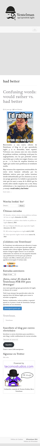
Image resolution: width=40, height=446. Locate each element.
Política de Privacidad (30, 441)
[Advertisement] (20, 54)
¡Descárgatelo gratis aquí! (12, 308)
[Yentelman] (20, 12)
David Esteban (18, 109)
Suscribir (9, 345)
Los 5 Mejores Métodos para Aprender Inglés (20, 226)
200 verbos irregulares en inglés (16, 231)
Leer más (7, 192)
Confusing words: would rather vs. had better (19, 96)
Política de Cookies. (17, 439)
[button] (20, 127)
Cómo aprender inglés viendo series (17, 235)
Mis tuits (6, 357)
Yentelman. (9, 315)
